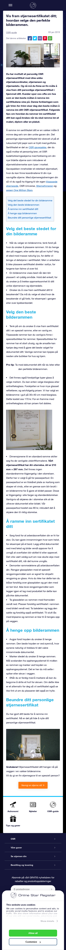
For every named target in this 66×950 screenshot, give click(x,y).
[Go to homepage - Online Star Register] (33, 5)
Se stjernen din (19, 856)
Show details (47, 921)
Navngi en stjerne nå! (31, 785)
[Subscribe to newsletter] (51, 889)
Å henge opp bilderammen (22, 213)
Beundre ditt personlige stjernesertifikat (29, 217)
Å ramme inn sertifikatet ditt (23, 209)
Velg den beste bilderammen (23, 204)
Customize (31, 942)
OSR (13, 839)
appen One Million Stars (19, 190)
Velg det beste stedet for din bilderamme (30, 200)
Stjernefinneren (44, 185)
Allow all (33, 933)
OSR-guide (11, 32)
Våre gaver (16, 847)
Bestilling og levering (22, 865)
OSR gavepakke (37, 147)
